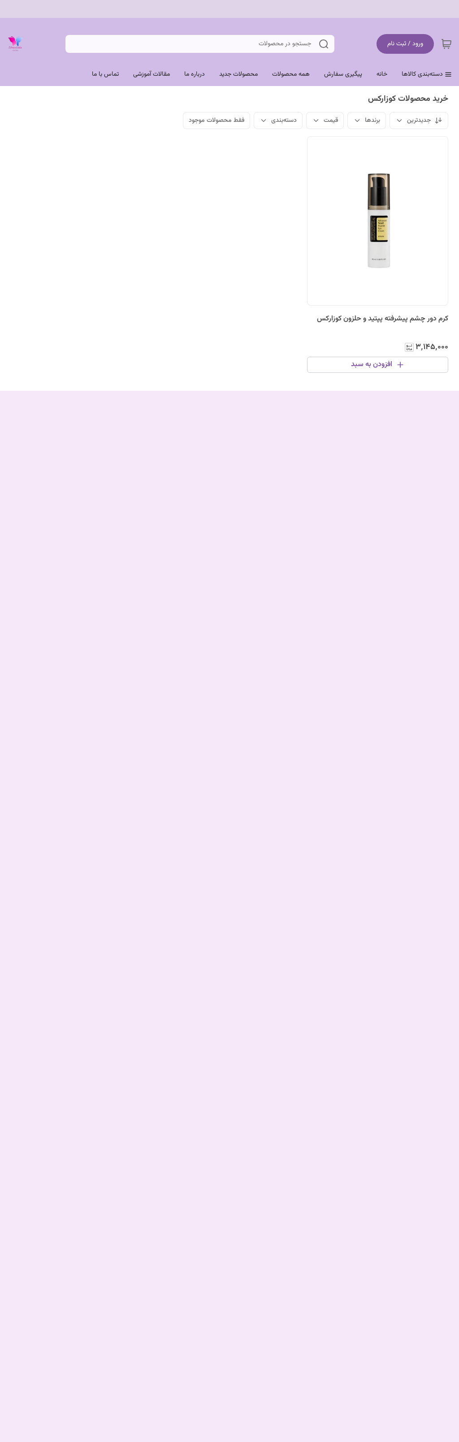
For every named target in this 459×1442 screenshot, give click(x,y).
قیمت (331, 120)
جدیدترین (419, 120)
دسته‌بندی (284, 120)
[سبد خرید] (446, 44)
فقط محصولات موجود (216, 120)
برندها (372, 120)
